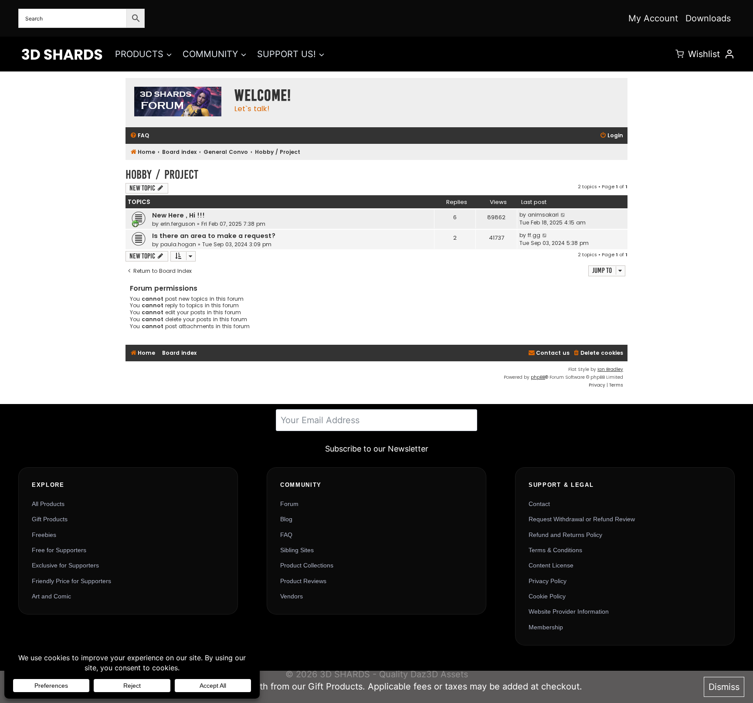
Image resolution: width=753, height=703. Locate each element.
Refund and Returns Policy (565, 534)
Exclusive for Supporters (65, 565)
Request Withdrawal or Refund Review (582, 519)
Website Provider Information (569, 611)
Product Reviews (303, 580)
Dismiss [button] (724, 687)
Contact (539, 503)
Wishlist (704, 54)
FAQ (286, 534)
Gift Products (50, 519)
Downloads (708, 18)
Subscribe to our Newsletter (376, 448)
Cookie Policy (547, 596)
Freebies (44, 534)
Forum (289, 503)
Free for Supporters (59, 550)
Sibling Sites (297, 550)
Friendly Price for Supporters (71, 580)
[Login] (729, 54)
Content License (551, 565)
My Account (653, 18)
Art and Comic (51, 596)
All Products (48, 503)
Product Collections (306, 565)
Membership (546, 627)
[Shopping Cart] (679, 54)
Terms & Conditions (555, 550)
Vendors (291, 596)
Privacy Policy (547, 580)
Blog (286, 519)
